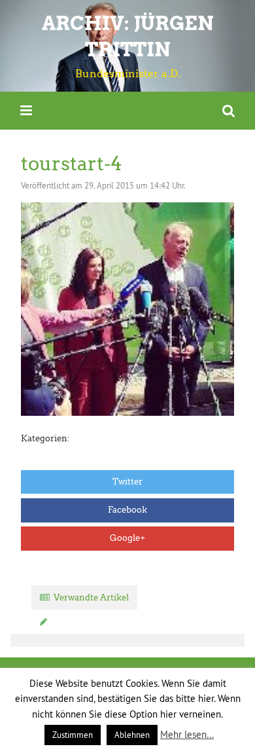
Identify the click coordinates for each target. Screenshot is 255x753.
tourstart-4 (71, 163)
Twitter (127, 482)
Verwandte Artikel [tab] (91, 597)
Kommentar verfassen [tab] (97, 622)
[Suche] (228, 110)
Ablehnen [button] (132, 734)
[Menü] (26, 110)
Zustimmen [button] (72, 734)
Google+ (127, 538)
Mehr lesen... (187, 734)
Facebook (127, 510)
